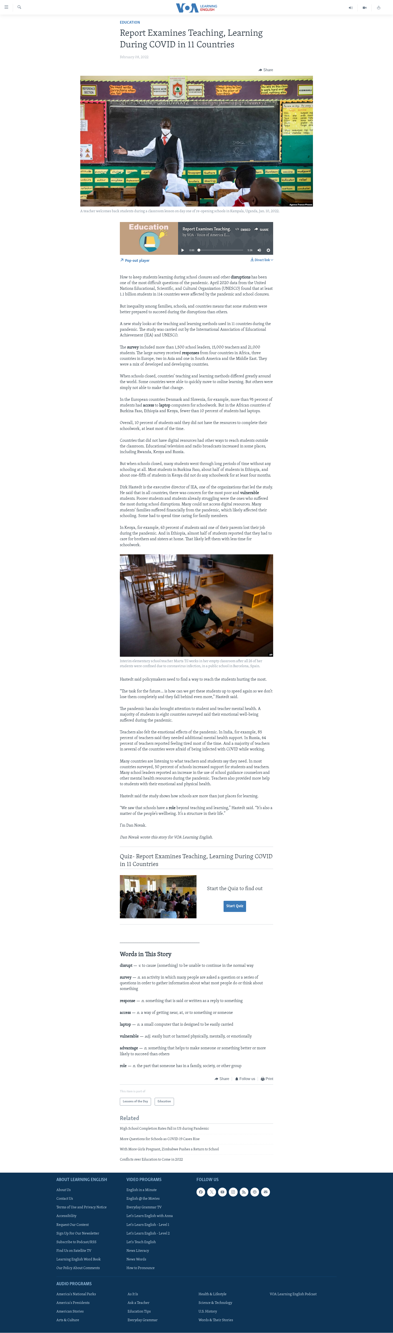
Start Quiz (234, 906)
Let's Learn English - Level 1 (147, 1225)
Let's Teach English (141, 1242)
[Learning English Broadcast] (351, 7)
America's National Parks (76, 1294)
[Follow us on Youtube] (222, 1192)
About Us (63, 1190)
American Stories (70, 1311)
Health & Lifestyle (213, 1294)
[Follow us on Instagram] (233, 1192)
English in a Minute (141, 1190)
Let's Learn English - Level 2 (148, 1233)
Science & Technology (215, 1303)
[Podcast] (254, 1192)
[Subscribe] (265, 1192)
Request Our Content (72, 1225)
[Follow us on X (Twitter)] (211, 1192)
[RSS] (244, 1192)
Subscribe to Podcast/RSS (76, 1242)
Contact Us (64, 1199)
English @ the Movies (143, 1199)
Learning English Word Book (78, 1259)
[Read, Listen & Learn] (379, 7)
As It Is (133, 1294)
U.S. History (208, 1311)
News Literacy (137, 1251)
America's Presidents (73, 1303)
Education (130, 23)
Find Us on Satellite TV (73, 1251)
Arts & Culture (67, 1320)
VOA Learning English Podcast (293, 1294)
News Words (136, 1259)
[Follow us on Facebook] (200, 1192)
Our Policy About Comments (78, 1268)
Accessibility (66, 1216)
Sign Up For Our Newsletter (77, 1233)
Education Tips (139, 1311)
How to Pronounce (140, 1268)
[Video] (365, 7)
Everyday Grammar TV (144, 1207)
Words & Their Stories (216, 1320)
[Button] (266, 70)
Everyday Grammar (143, 1320)
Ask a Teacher (138, 1303)
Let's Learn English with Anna (149, 1216)
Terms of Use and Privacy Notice (81, 1207)
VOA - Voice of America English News (216, 235)
